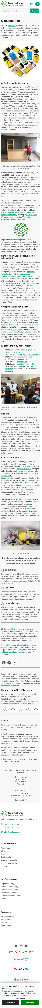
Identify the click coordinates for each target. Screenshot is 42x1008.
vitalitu (31, 506)
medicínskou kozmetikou (23, 471)
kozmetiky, (13, 125)
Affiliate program (7, 916)
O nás (3, 854)
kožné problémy (7, 212)
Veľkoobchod (6, 919)
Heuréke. (31, 704)
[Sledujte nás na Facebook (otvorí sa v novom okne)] (16, 946)
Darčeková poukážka (9, 860)
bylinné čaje (12, 332)
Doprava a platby (7, 884)
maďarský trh (22, 361)
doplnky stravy (6, 476)
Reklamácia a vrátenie (9, 890)
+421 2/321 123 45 (11, 824)
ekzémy (30, 212)
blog (13, 629)
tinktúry (29, 332)
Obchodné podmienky (9, 893)
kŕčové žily (26, 217)
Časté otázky (6, 857)
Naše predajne (6, 848)
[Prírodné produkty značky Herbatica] (21, 535)
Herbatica (12, 26)
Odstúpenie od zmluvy (9, 887)
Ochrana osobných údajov (11, 896)
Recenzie (4, 866)
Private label (6, 925)
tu (23, 755)
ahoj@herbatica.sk (12, 832)
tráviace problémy (8, 215)
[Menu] (37, 4)
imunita (21, 219)
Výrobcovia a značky (9, 863)
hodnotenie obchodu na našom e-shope (21, 701)
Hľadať (35, 11)
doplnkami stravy (24, 469)
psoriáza (23, 212)
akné (17, 212)
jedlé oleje (17, 329)
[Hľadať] (26, 3)
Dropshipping (6, 922)
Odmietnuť (10, 1003)
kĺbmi (28, 215)
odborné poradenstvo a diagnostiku (25, 485)
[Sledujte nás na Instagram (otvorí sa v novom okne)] (21, 946)
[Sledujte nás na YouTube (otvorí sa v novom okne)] (26, 946)
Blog (3, 851)
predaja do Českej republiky (29, 354)
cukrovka (17, 217)
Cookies (4, 899)
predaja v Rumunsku (26, 364)
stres (11, 217)
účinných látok (33, 283)
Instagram (12, 645)
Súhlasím (30, 1003)
